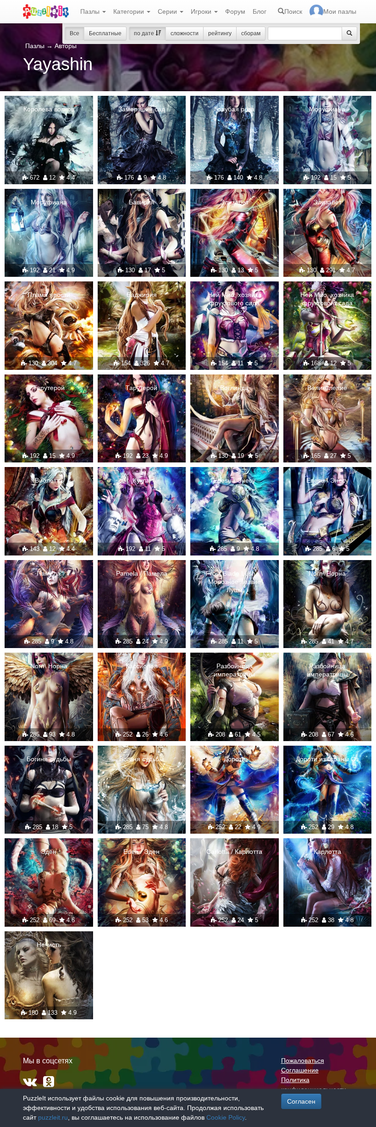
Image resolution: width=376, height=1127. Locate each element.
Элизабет (234, 202)
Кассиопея (142, 666)
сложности (185, 33)
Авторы (66, 45)
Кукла (141, 480)
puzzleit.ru (53, 1117)
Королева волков (48, 109)
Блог (259, 11)
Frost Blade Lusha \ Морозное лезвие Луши (234, 582)
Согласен (301, 1101)
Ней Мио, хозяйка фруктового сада (234, 299)
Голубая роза (234, 109)
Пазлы (90, 11)
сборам (250, 33)
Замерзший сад (141, 109)
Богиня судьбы (49, 759)
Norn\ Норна (327, 573)
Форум (235, 11)
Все (74, 33)
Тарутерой (49, 387)
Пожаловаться (302, 1060)
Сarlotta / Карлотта (234, 851)
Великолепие (327, 387)
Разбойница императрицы (234, 670)
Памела (49, 573)
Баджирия (142, 294)
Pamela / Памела (141, 573)
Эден (48, 851)
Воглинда (234, 387)
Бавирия (142, 202)
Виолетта (49, 480)
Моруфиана (327, 109)
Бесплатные (105, 33)
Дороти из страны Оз (327, 759)
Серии (168, 11)
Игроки (202, 11)
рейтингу (220, 33)
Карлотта (327, 851)
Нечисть (49, 944)
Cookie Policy (225, 1117)
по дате (144, 33)
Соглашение (300, 1070)
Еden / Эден (141, 851)
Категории (129, 11)
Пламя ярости (49, 294)
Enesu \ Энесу (234, 480)
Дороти (234, 759)
